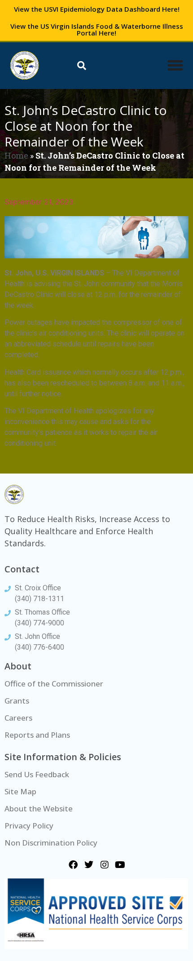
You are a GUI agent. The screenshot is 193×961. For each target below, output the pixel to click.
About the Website (38, 808)
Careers (18, 718)
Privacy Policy (28, 825)
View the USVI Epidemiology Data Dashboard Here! (97, 8)
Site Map (20, 791)
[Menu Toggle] (175, 65)
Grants (16, 700)
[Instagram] (104, 864)
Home (16, 155)
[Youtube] (120, 864)
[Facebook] (73, 864)
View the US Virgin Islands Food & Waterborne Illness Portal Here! (96, 29)
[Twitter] (88, 864)
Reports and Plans (37, 735)
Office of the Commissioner (53, 683)
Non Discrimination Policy (50, 842)
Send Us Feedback (36, 774)
